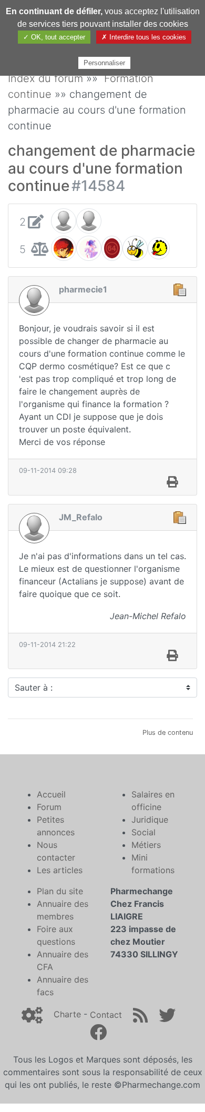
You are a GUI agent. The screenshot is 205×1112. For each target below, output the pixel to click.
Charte (67, 1014)
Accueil (51, 794)
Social (143, 832)
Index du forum (45, 78)
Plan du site (60, 891)
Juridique (149, 819)
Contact (106, 1014)
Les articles (60, 870)
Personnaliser (104, 63)
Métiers (146, 845)
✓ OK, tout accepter (54, 37)
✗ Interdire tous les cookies (143, 37)
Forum (49, 807)
